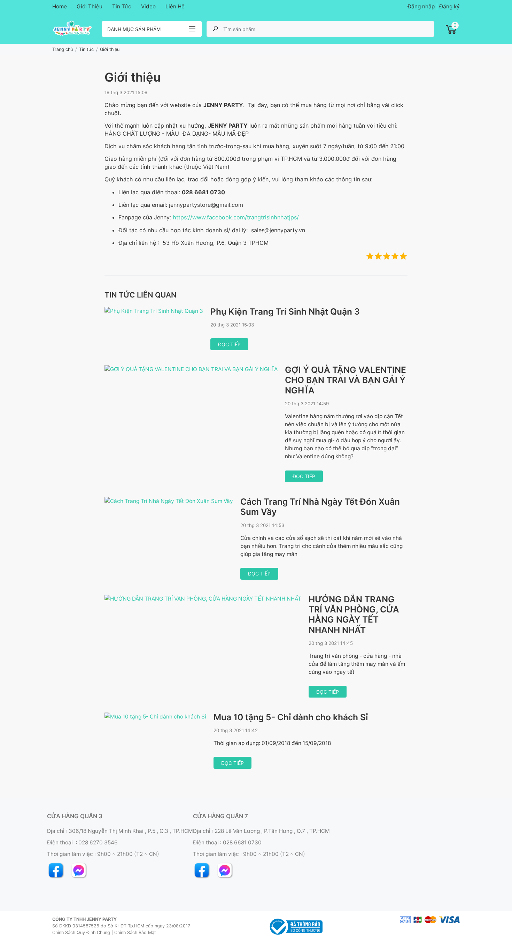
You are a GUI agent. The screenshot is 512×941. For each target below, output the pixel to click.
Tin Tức (121, 6)
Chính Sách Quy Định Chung (81, 932)
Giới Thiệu (89, 6)
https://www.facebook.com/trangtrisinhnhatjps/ (236, 217)
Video (148, 6)
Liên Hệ (175, 6)
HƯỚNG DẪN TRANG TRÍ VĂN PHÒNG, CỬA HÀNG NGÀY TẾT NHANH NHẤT (354, 614)
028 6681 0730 (242, 842)
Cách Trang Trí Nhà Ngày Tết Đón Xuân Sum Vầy (320, 506)
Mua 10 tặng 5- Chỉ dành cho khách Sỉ (291, 717)
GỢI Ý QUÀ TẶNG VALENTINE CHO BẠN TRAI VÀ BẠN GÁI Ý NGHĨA (345, 380)
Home (59, 6)
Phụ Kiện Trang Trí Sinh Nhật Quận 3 (285, 311)
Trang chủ (62, 49)
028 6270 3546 (98, 842)
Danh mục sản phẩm (134, 29)
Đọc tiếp (229, 344)
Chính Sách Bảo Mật (135, 932)
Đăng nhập (421, 6)
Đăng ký (449, 6)
